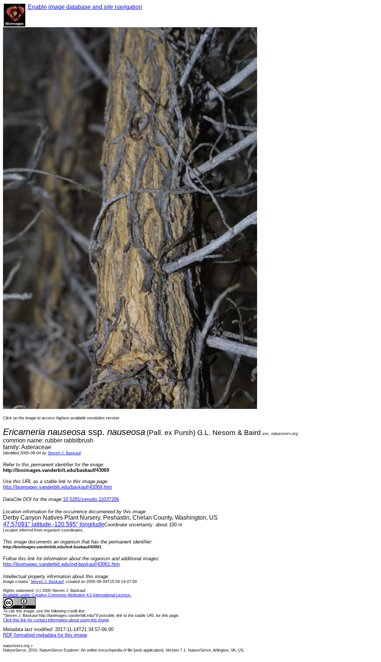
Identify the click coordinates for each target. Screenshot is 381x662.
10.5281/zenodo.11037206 (91, 499)
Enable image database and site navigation (84, 7)
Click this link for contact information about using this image (56, 620)
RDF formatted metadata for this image (45, 635)
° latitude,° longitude (53, 524)
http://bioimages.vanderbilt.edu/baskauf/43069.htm (57, 487)
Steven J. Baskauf (64, 453)
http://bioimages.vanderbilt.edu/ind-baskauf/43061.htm (61, 564)
